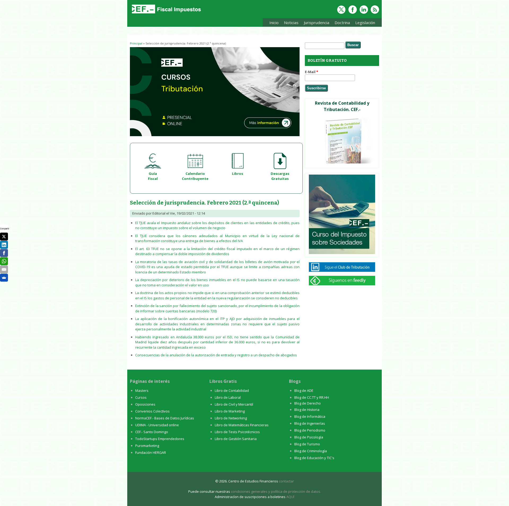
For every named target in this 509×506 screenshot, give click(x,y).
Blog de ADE (303, 390)
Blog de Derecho (307, 403)
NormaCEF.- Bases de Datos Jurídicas (164, 418)
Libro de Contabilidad (232, 390)
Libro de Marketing (230, 411)
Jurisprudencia (315, 23)
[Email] (4, 269)
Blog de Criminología (310, 451)
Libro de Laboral (228, 397)
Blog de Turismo (307, 444)
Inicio (274, 22)
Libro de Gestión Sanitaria (236, 438)
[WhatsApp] (4, 261)
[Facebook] (4, 253)
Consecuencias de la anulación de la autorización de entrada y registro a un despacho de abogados (216, 355)
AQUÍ (290, 496)
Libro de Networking (231, 418)
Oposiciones (145, 404)
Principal (136, 43)
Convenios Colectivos (152, 411)
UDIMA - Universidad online (157, 425)
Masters (141, 390)
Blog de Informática (309, 416)
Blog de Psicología (308, 437)
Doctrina (341, 23)
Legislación (364, 23)
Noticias (291, 22)
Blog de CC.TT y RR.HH (311, 397)
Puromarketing (147, 445)
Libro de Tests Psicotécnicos (237, 431)
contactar (286, 481)
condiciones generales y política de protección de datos (275, 491)
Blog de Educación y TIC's (314, 457)
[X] (4, 237)
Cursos (141, 397)
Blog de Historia (306, 409)
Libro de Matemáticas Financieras (242, 425)
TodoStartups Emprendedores (159, 438)
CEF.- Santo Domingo (151, 431)
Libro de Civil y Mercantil (234, 404)
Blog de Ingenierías (309, 423)
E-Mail (311, 71)
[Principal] (165, 13)
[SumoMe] (4, 278)
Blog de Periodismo (309, 430)
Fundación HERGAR (150, 452)
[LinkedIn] (4, 245)
